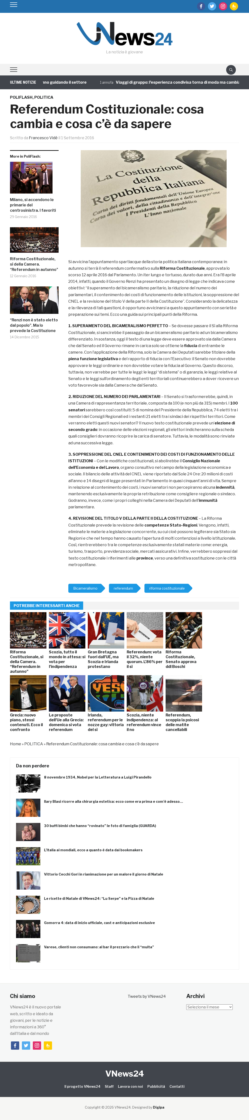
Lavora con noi (130, 1086)
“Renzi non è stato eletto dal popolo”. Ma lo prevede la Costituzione (34, 325)
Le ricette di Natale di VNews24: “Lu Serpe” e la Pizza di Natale (99, 898)
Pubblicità (156, 1086)
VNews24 (124, 1074)
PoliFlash (21, 97)
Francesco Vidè (43, 138)
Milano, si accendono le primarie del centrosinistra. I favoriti (33, 205)
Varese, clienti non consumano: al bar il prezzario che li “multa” (99, 947)
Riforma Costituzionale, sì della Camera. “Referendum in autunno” (34, 264)
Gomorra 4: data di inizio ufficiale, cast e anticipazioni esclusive (99, 923)
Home (15, 744)
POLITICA (43, 97)
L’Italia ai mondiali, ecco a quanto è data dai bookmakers (93, 850)
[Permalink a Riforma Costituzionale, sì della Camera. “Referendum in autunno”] (34, 241)
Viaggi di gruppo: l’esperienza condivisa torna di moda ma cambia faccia (168, 82)
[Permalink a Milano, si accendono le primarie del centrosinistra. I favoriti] (34, 179)
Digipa (158, 1107)
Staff (109, 1086)
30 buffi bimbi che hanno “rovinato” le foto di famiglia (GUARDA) (100, 826)
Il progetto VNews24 (82, 1086)
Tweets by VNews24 (147, 996)
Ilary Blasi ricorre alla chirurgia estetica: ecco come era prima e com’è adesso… (113, 801)
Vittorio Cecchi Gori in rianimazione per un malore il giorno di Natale (103, 874)
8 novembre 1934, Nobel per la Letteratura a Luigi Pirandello (97, 777)
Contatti (177, 1086)
